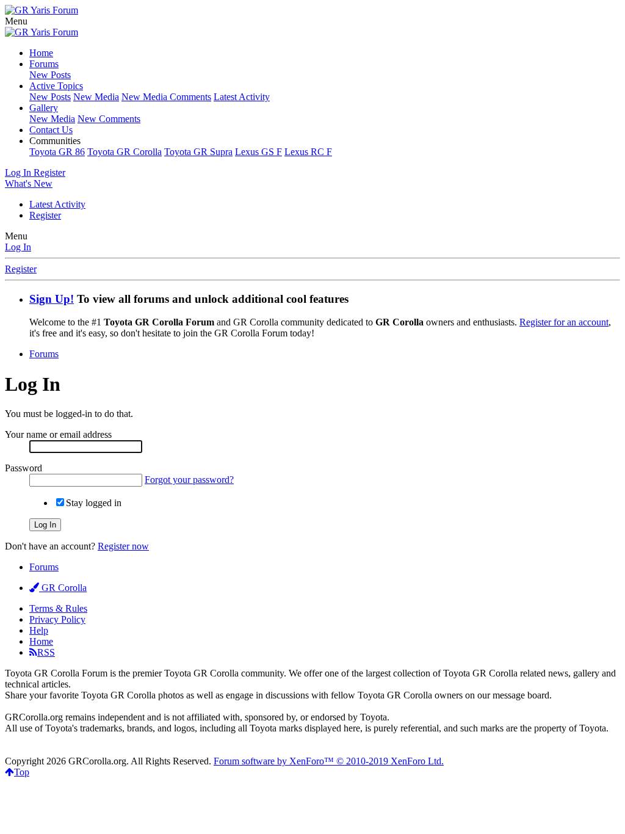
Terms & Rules (58, 608)
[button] (16, 21)
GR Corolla (63, 587)
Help (38, 630)
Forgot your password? (189, 479)
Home (41, 53)
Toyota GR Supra (198, 152)
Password (23, 468)
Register (45, 215)
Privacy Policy (57, 619)
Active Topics (56, 86)
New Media (96, 97)
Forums (44, 64)
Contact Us (51, 130)
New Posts (50, 75)
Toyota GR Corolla (124, 152)
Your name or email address (58, 434)
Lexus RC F (308, 152)
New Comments (109, 119)
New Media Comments (166, 97)
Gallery (43, 108)
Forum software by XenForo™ (329, 761)
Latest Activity (242, 97)
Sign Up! (51, 298)
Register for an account (564, 322)
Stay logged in (93, 503)
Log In (18, 247)
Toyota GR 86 (57, 152)
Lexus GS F (258, 152)
